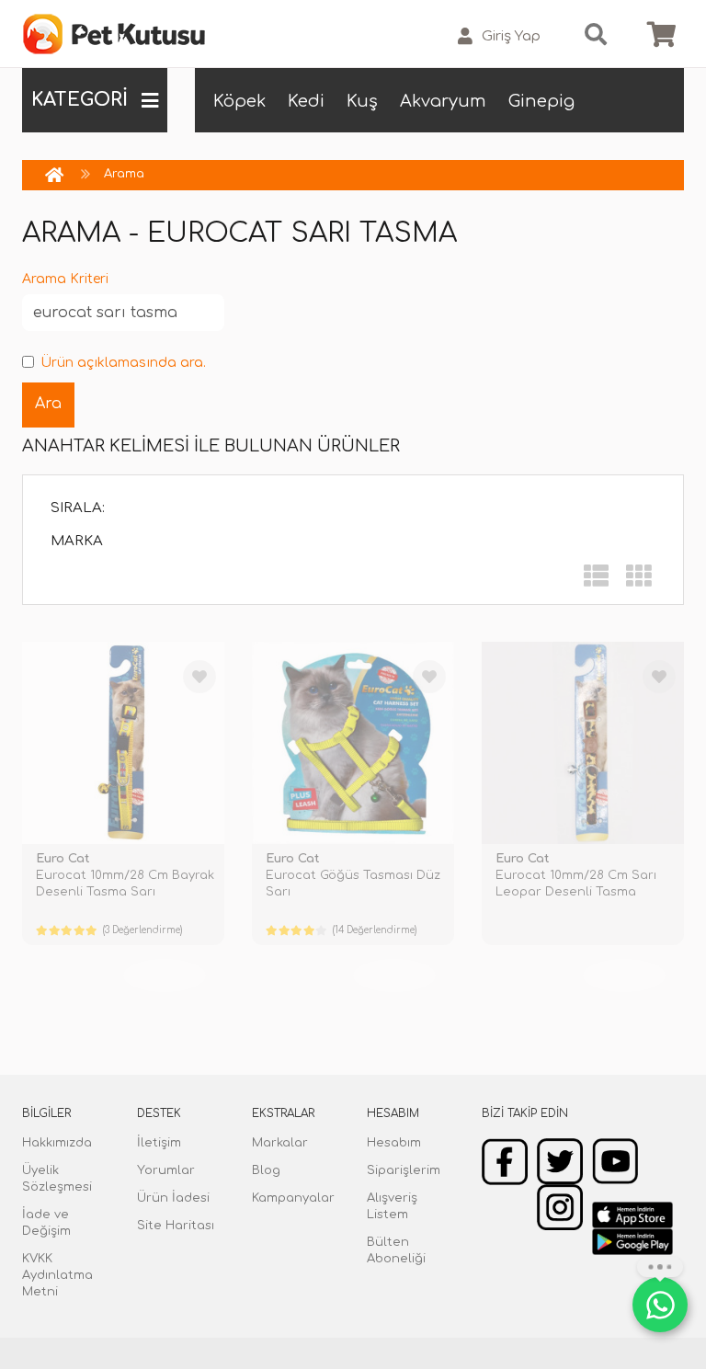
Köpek (239, 101)
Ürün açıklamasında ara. (123, 363)
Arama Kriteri (65, 279)
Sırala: (78, 508)
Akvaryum (443, 101)
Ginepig (541, 101)
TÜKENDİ (164, 975)
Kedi (306, 101)
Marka (77, 541)
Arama (124, 173)
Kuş (362, 101)
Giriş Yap (511, 36)
